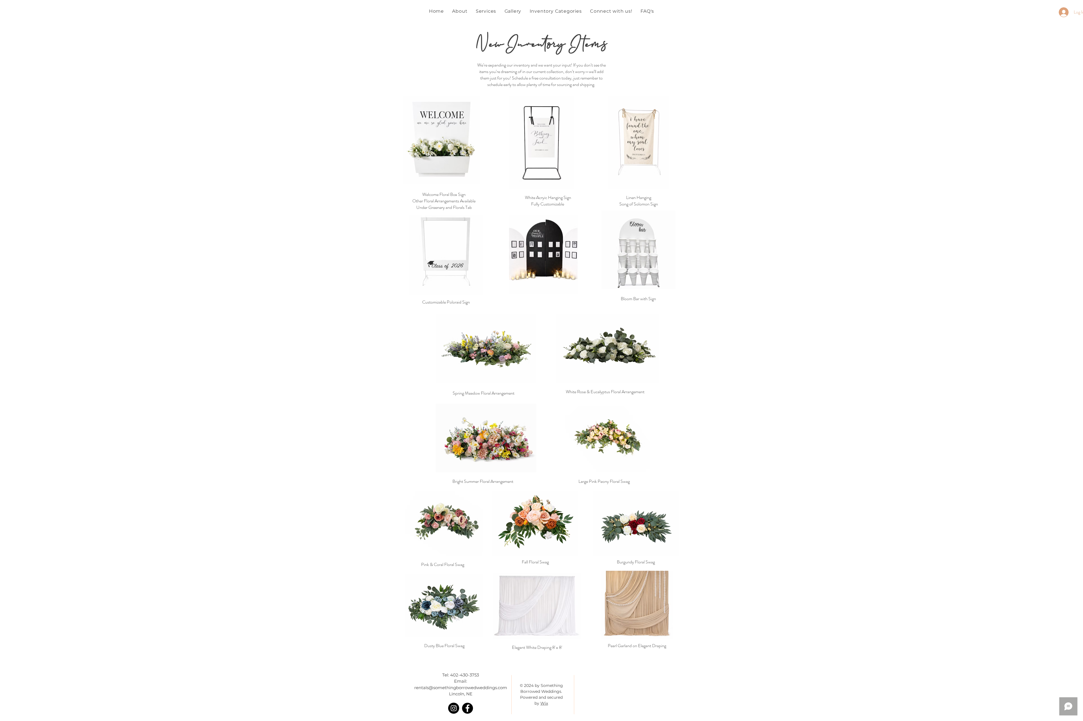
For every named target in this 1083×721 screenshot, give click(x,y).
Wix (544, 703)
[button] (556, 11)
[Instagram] (453, 708)
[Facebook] (467, 708)
